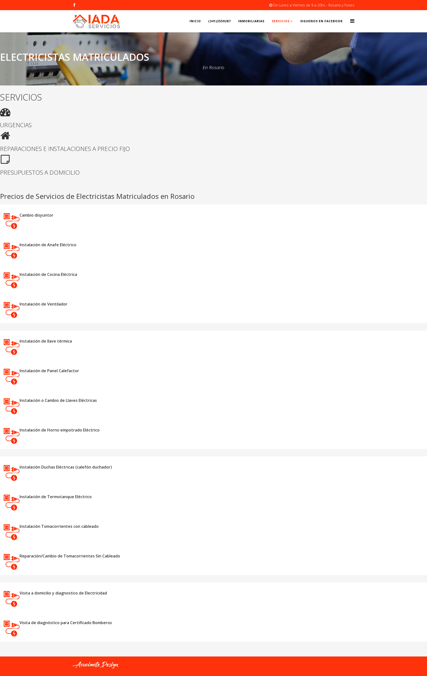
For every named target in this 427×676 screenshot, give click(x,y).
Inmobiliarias (251, 21)
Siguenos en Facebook (321, 21)
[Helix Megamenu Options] (352, 21)
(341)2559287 (219, 21)
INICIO (195, 21)
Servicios (281, 21)
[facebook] (74, 5)
